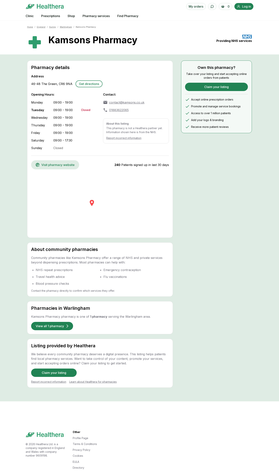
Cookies (78, 455)
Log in (246, 6)
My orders (196, 6)
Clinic (30, 16)
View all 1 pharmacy (50, 326)
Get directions (89, 84)
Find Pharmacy (127, 16)
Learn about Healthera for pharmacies (93, 381)
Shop (71, 16)
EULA (76, 461)
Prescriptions (50, 16)
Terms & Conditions (85, 444)
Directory (78, 467)
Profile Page (80, 438)
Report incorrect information (123, 138)
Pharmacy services (96, 16)
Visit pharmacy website (58, 165)
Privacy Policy (81, 449)
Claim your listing (54, 373)
